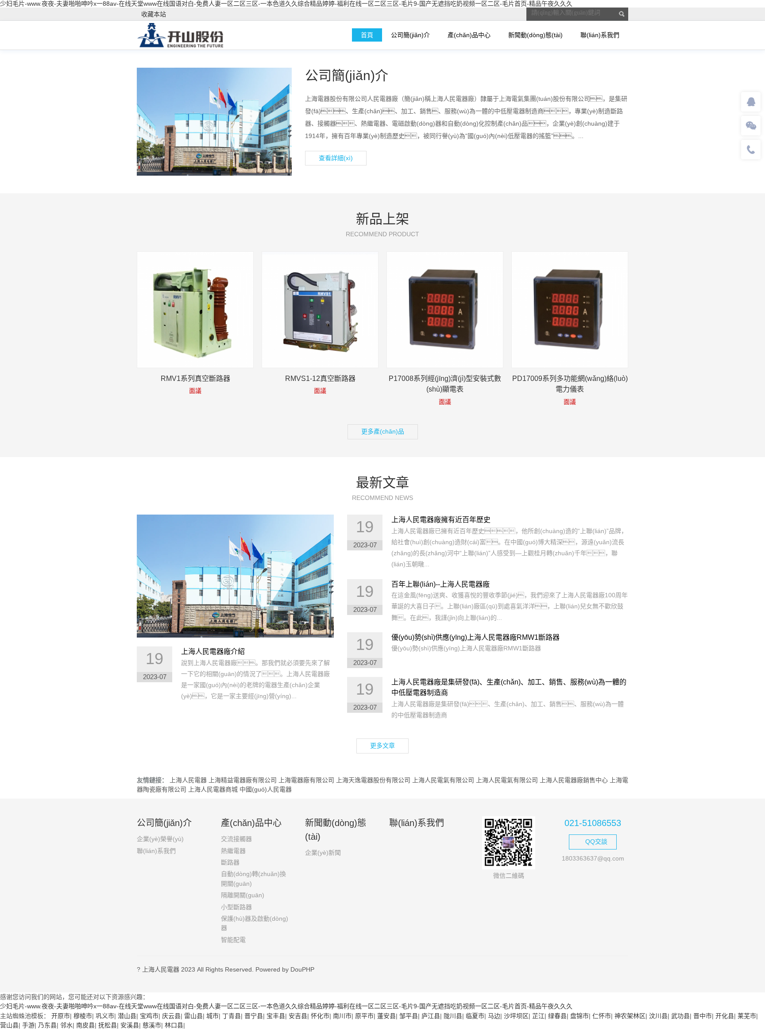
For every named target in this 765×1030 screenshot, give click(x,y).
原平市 (364, 1015)
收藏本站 (153, 14)
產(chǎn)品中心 (469, 34)
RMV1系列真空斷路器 (195, 378)
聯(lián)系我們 (599, 34)
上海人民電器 (188, 780)
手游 (28, 1025)
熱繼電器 (233, 850)
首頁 (367, 34)
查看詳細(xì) (336, 157)
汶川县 (658, 1015)
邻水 (66, 1025)
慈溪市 (152, 1025)
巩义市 (105, 1015)
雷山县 (193, 1015)
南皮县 (85, 1025)
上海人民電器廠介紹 (213, 651)
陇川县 (453, 1015)
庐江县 (430, 1015)
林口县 (174, 1025)
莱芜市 (747, 1015)
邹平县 (408, 1015)
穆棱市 (82, 1015)
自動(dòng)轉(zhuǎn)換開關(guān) (253, 878)
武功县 (680, 1015)
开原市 (60, 1015)
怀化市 (320, 1015)
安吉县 (298, 1015)
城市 (212, 1015)
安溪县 (129, 1025)
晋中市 (702, 1015)
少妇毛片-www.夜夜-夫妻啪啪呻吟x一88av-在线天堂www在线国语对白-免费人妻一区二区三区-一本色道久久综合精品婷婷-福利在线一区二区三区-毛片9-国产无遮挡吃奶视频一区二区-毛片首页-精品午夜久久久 (286, 3)
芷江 (538, 1015)
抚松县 (107, 1025)
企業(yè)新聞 (323, 852)
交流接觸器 (236, 838)
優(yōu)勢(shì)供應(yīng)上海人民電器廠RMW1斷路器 (475, 637)
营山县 (9, 1025)
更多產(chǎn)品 (382, 431)
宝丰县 (276, 1015)
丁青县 (231, 1015)
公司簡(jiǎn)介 (410, 34)
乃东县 (47, 1025)
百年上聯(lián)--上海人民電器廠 (440, 584)
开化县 (724, 1015)
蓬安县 (386, 1015)
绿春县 (557, 1015)
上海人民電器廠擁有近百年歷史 (441, 519)
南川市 (342, 1015)
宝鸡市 (149, 1015)
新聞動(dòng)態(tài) (535, 34)
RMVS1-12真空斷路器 (320, 378)
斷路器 (230, 862)
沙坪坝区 (516, 1015)
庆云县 (171, 1015)
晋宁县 (253, 1015)
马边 (494, 1015)
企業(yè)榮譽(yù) (160, 838)
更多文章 (382, 745)
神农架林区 (629, 1015)
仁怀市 (601, 1015)
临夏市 (475, 1015)
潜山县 (127, 1015)
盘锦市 (579, 1015)
